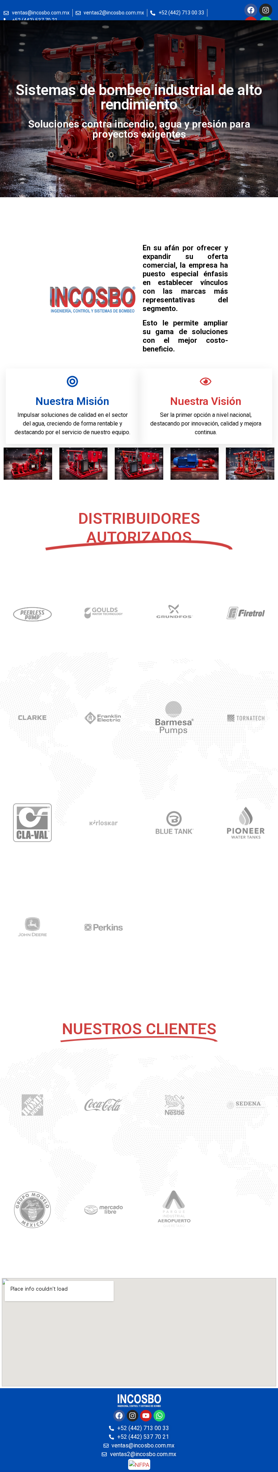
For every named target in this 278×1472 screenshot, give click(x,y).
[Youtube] (146, 1415)
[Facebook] (250, 10)
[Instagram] (265, 10)
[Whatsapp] (159, 1415)
